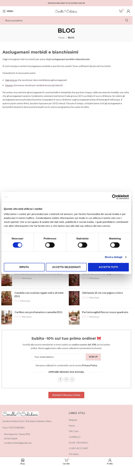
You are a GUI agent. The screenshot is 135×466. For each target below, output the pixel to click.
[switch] (50, 245)
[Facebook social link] (60, 379)
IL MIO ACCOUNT (78, 448)
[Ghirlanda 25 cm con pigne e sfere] (74, 298)
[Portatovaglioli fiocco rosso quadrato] (74, 317)
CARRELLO (75, 436)
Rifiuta (24, 267)
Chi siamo (74, 454)
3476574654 (10, 438)
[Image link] (20, 413)
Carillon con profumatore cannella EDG (38, 312)
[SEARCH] (126, 20)
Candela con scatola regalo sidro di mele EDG (39, 294)
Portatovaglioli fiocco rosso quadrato (105, 312)
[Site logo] (66, 11)
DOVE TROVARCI (78, 442)
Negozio (73, 419)
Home (61, 37)
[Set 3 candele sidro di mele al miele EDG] (6, 279)
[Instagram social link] (66, 379)
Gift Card (73, 431)
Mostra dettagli (113, 257)
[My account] (128, 11)
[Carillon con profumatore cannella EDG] (6, 317)
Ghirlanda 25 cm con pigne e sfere (102, 292)
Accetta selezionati (66, 267)
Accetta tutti (108, 267)
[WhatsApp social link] (72, 379)
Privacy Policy (89, 365)
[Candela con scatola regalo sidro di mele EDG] (6, 298)
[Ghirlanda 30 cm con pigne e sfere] (74, 279)
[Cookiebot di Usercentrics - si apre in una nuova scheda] (114, 196)
